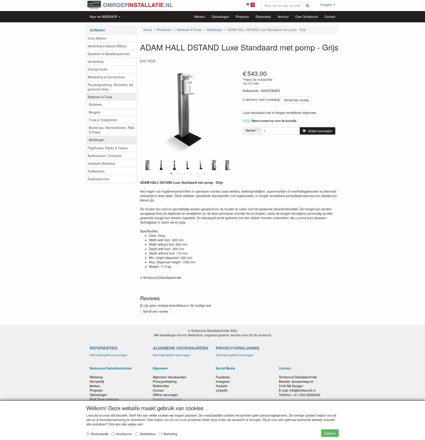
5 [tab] (197, 173)
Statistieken (148, 434)
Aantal (250, 130)
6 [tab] (204, 173)
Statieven (95, 104)
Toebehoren (96, 171)
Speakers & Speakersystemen (109, 54)
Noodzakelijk (99, 434)
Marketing (170, 434)
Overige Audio (98, 69)
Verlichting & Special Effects (107, 46)
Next (233, 165)
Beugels (94, 112)
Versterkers (96, 61)
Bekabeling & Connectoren (106, 77)
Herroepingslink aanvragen (109, 355)
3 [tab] (184, 173)
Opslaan (330, 433)
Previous (142, 165)
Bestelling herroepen (167, 399)
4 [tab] (191, 173)
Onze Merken (97, 38)
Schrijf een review (296, 100)
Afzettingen (96, 140)
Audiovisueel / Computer (105, 155)
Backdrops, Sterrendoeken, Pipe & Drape (111, 129)
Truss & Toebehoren (103, 120)
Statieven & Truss (100, 97)
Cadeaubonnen (98, 179)
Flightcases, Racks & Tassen (108, 148)
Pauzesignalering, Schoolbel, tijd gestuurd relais (110, 86)
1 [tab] (171, 173)
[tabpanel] (188, 165)
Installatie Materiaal (101, 163)
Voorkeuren (124, 434)
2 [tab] (178, 173)
